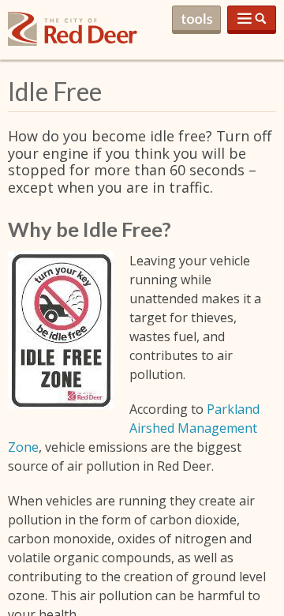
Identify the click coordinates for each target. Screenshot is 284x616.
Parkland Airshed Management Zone (134, 428)
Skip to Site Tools (196, 20)
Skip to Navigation (251, 20)
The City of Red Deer (72, 41)
